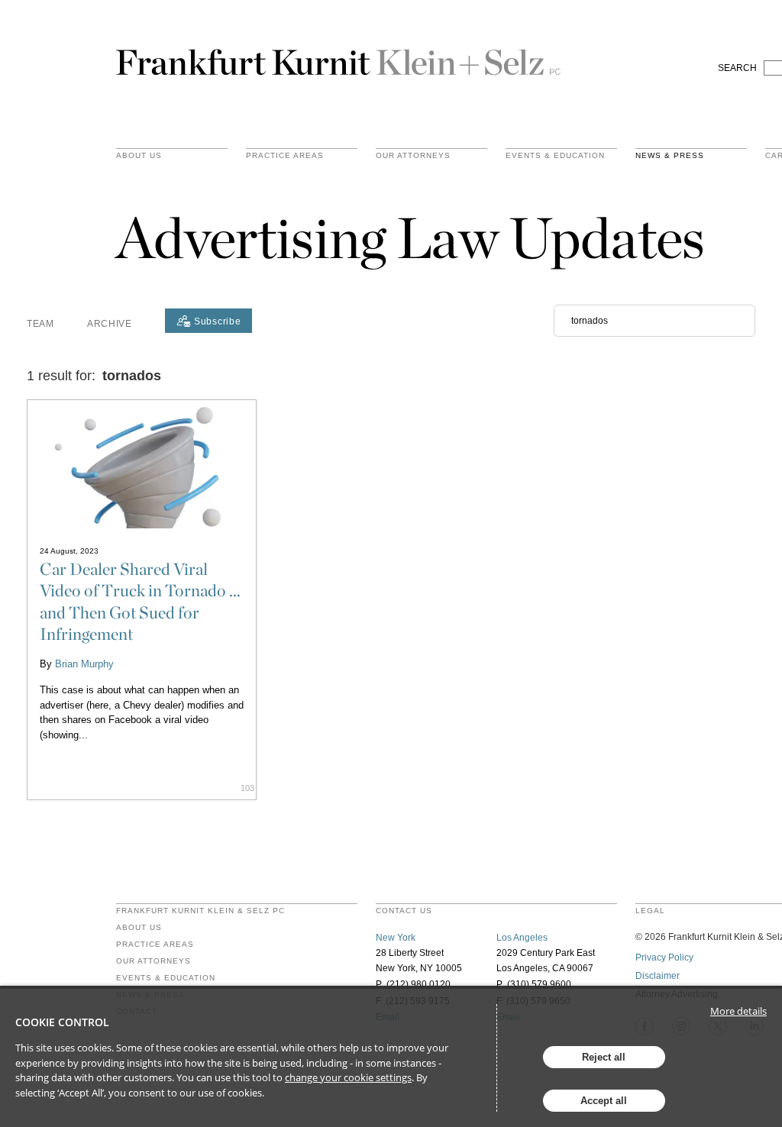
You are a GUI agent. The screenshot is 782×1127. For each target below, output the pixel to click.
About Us (139, 156)
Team (40, 323)
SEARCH (737, 68)
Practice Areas (155, 944)
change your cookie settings (348, 1077)
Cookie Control (62, 1022)
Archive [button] (109, 323)
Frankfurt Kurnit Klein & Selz (338, 56)
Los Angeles (522, 937)
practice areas (285, 156)
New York (395, 937)
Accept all (603, 1100)
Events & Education (555, 156)
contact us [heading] (404, 911)
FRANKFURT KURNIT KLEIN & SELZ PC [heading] (200, 911)
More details (738, 1011)
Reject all (603, 1057)
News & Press (669, 156)
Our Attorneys (413, 156)
